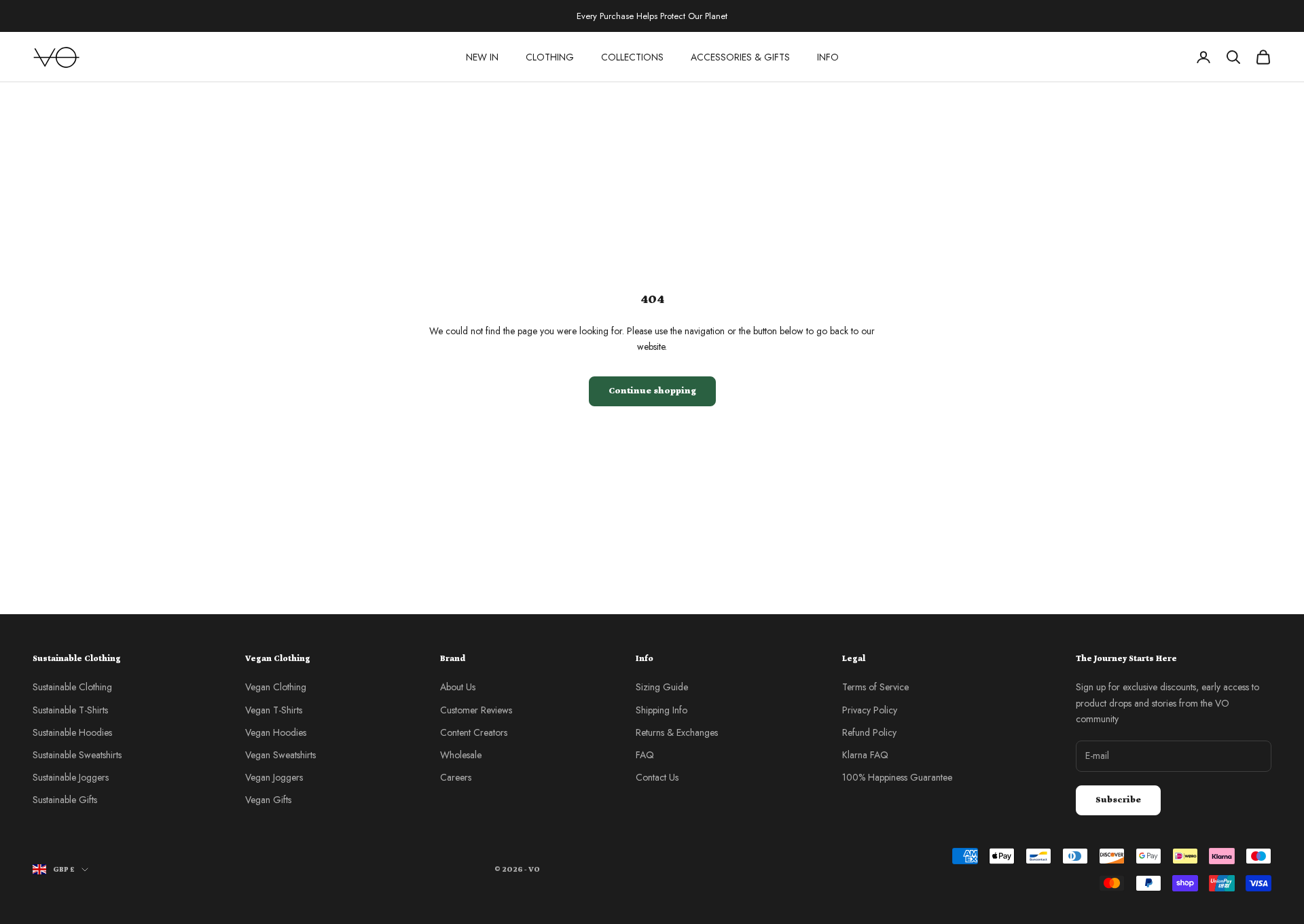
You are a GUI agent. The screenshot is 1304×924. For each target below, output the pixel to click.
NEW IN (482, 57)
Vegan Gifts (268, 799)
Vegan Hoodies (275, 732)
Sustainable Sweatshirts (77, 755)
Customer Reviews (476, 710)
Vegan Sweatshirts (280, 755)
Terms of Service (875, 687)
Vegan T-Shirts (273, 710)
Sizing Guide (662, 687)
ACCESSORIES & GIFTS (740, 57)
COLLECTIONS (632, 57)
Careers (455, 777)
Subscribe (1118, 800)
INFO (828, 57)
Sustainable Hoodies (72, 732)
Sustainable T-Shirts (70, 710)
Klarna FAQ (865, 755)
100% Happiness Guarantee (897, 777)
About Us (457, 687)
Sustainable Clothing (72, 687)
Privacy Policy (869, 710)
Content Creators (473, 732)
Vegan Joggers (274, 777)
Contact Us (657, 777)
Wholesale (461, 755)
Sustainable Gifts (65, 799)
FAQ (645, 755)
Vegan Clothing (275, 687)
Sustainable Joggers (71, 777)
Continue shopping (652, 391)
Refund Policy (869, 732)
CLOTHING (550, 57)
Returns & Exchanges (677, 732)
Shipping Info (661, 710)
